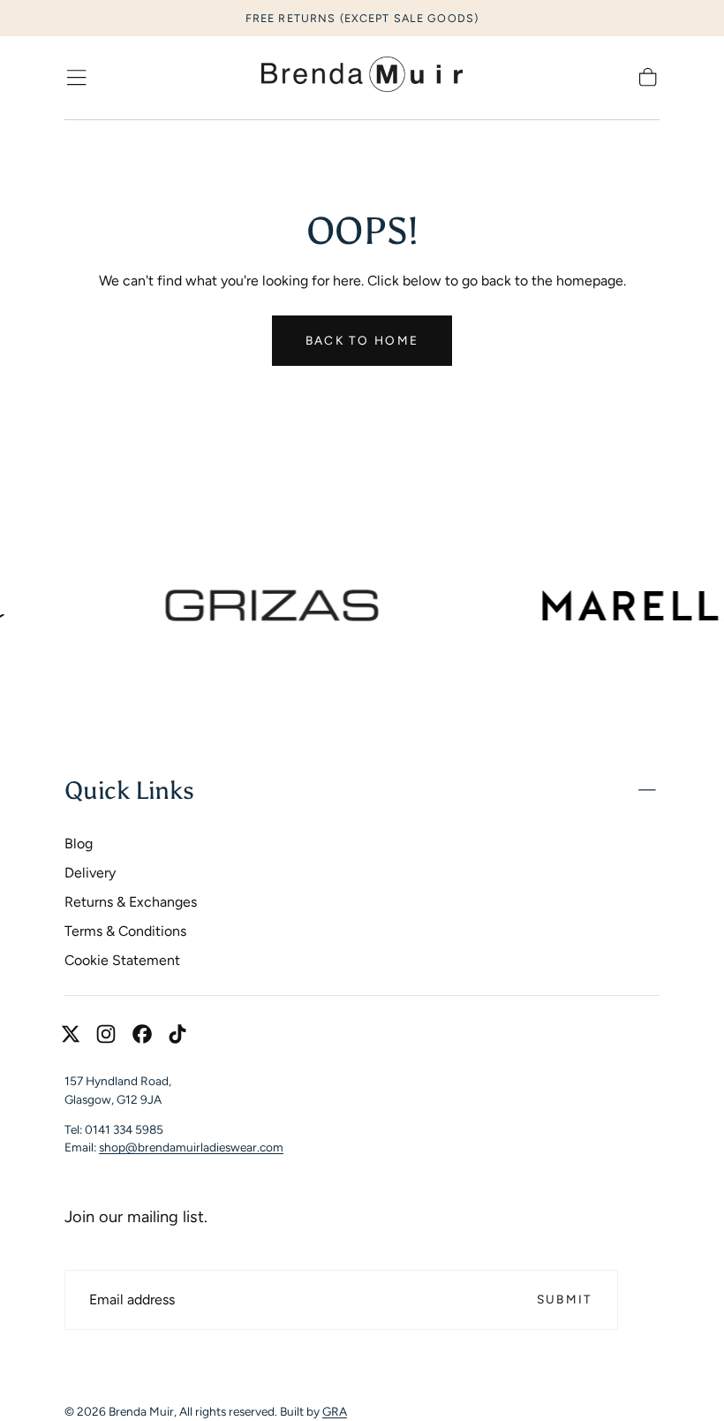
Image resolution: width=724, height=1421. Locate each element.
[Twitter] (71, 1034)
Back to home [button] (362, 340)
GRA (334, 1411)
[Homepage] (362, 78)
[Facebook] (142, 1034)
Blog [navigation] (78, 843)
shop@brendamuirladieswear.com (191, 1147)
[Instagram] (106, 1034)
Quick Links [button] (129, 790)
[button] (76, 77)
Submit (565, 1299)
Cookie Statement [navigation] (122, 960)
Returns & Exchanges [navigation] (130, 901)
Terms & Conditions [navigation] (125, 931)
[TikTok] (177, 1034)
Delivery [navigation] (90, 872)
